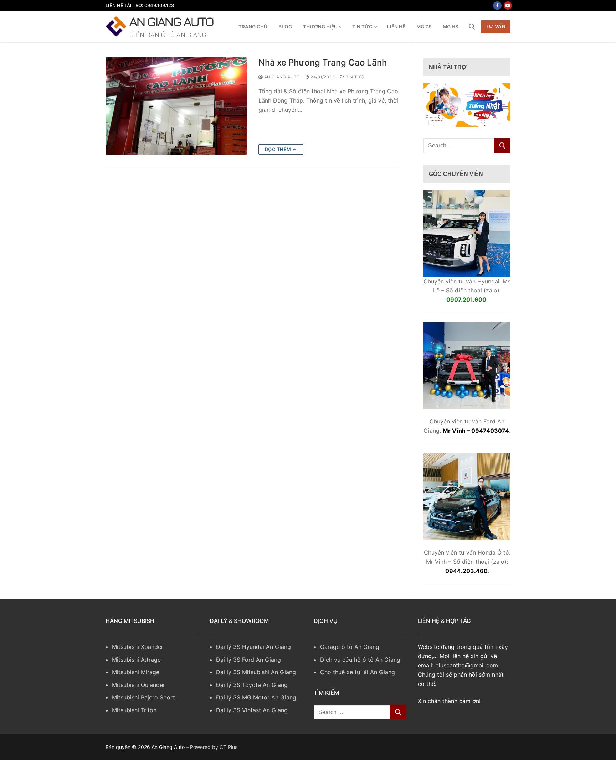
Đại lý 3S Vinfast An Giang (252, 710)
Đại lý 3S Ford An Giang (248, 659)
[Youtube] (508, 5)
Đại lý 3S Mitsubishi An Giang (256, 672)
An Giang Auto (171, 21)
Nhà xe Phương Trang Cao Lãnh (322, 62)
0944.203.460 (466, 570)
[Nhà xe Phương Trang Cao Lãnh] (176, 106)
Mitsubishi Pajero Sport (143, 697)
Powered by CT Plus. (214, 747)
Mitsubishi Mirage (135, 672)
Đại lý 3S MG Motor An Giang (256, 697)
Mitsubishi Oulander (138, 684)
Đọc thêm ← (281, 149)
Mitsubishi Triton (134, 710)
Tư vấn (495, 26)
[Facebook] (497, 5)
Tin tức (354, 76)
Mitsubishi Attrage (136, 659)
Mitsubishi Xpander (137, 646)
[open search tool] (472, 27)
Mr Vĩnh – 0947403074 (476, 430)
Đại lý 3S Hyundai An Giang (253, 646)
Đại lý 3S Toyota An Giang (252, 684)
